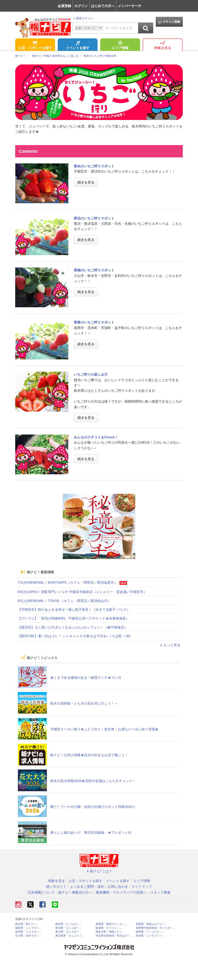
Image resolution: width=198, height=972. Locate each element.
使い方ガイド (56, 886)
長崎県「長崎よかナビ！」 (152, 924)
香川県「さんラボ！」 (68, 931)
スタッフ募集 (160, 892)
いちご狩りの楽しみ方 (91, 374)
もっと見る (171, 645)
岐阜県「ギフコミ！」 (109, 928)
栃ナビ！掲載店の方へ (75, 892)
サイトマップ (142, 886)
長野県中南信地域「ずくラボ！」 (156, 928)
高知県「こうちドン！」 (150, 935)
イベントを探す (78, 48)
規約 (100, 886)
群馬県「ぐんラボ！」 (28, 931)
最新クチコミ (84, 18)
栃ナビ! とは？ (101, 871)
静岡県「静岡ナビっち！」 (111, 924)
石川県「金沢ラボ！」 (28, 935)
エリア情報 (120, 48)
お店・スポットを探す (35, 48)
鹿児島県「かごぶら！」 (70, 935)
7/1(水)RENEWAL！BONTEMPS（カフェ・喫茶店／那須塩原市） (67, 582)
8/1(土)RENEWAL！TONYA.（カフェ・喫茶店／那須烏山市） (64, 601)
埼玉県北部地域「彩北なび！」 (114, 935)
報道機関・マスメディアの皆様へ (121, 892)
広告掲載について (41, 892)
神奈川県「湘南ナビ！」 (110, 931)
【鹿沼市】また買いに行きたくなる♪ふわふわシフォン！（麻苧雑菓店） (72, 627)
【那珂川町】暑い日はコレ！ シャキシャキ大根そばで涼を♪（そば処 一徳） (75, 636)
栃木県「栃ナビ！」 (27, 924)
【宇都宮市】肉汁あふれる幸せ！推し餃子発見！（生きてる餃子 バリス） (74, 609)
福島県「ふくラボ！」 (28, 928)
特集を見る (162, 48)
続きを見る (86, 182)
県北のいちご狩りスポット (94, 218)
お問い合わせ (118, 886)
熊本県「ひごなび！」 (68, 924)
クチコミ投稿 (171, 21)
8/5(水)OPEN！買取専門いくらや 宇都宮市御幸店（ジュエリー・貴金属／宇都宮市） (82, 592)
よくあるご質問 (82, 886)
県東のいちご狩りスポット (94, 322)
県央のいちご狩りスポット (94, 166)
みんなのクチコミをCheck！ (96, 437)
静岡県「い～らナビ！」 (150, 931)
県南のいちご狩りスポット (94, 270)
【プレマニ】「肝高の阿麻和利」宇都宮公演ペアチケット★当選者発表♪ (72, 618)
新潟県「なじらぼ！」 (68, 928)
